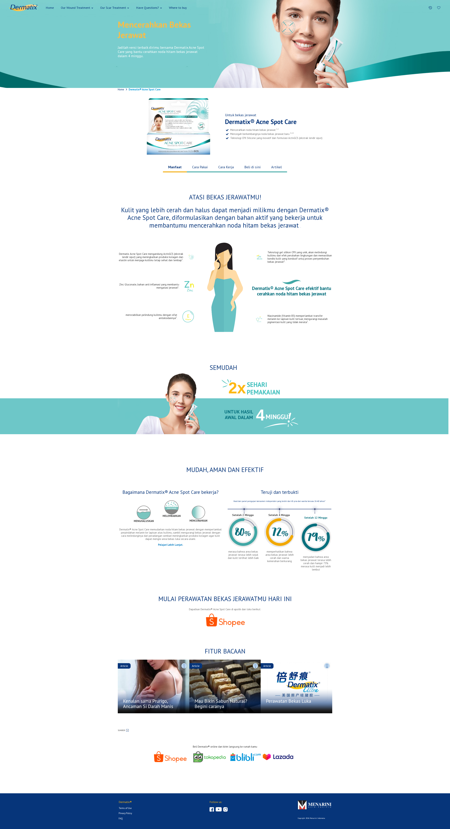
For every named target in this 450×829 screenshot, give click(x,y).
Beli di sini (252, 167)
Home (50, 8)
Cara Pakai (200, 167)
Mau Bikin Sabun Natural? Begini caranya (221, 703)
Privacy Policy (125, 813)
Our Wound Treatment (75, 8)
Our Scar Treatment (113, 8)
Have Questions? (147, 8)
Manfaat (175, 167)
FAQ (121, 818)
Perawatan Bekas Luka (288, 701)
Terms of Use (125, 808)
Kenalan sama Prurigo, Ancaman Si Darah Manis (148, 703)
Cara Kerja (226, 167)
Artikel (276, 167)
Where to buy (178, 8)
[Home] (24, 8)
